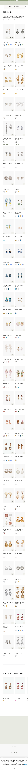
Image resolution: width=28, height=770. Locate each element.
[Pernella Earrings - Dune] (20, 495)
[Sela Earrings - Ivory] (20, 471)
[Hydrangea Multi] (4, 216)
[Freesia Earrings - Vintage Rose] (8, 398)
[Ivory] (4, 484)
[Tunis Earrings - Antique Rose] (20, 398)
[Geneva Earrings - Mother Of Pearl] (20, 104)
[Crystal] (4, 44)
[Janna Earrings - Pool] (20, 275)
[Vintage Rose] (4, 337)
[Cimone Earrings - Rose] (8, 422)
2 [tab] (4, 86)
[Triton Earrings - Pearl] (20, 519)
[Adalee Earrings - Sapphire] (20, 299)
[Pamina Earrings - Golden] (20, 446)
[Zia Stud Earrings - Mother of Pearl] (8, 104)
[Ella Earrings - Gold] (8, 79)
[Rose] (4, 436)
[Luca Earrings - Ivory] (8, 471)
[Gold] (16, 69)
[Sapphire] (6, 44)
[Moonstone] (16, 362)
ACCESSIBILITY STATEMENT (14, 0)
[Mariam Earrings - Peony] (8, 373)
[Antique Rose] (16, 411)
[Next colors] (13, 45)
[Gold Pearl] (4, 631)
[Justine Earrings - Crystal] (8, 31)
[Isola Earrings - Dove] (8, 495)
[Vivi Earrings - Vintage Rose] (8, 324)
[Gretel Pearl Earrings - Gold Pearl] (8, 616)
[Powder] (18, 337)
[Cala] (4, 533)
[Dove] (4, 508)
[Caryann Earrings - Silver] (8, 178)
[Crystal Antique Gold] (16, 44)
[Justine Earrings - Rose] (20, 616)
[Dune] (16, 508)
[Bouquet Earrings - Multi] (20, 373)
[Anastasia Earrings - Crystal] (20, 642)
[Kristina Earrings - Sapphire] (20, 226)
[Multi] (16, 387)
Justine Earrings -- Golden (8, 696)
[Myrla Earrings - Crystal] (20, 31)
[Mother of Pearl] (4, 117)
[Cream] (6, 362)
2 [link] (15, 661)
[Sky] (11, 44)
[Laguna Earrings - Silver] (8, 568)
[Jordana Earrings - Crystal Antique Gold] (20, 592)
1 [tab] (3, 86)
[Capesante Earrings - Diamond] (8, 543)
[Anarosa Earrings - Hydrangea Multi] (8, 202)
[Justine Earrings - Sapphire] (8, 251)
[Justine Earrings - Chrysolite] (20, 202)
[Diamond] (4, 557)
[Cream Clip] (4, 362)
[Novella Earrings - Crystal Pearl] (8, 153)
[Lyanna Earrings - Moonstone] (20, 348)
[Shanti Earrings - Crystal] (8, 642)
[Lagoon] (20, 44)
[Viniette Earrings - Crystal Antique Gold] (8, 55)
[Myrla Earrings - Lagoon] (8, 275)
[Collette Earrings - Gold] (20, 55)
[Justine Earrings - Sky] (20, 251)
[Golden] (8, 44)
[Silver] (4, 191)
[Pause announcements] (26, 2)
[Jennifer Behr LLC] (14, 6)
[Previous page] (3, 661)
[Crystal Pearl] (4, 167)
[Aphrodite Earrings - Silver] (8, 592)
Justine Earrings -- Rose (19, 696)
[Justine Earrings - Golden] (8, 446)
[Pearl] (16, 533)
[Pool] (16, 289)
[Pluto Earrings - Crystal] (20, 153)
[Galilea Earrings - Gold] (20, 79)
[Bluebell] (6, 337)
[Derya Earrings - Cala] (8, 519)
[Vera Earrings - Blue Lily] (8, 226)
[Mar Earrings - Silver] (20, 568)
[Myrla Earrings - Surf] (8, 299)
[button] (26, 6)
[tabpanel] (8, 31)
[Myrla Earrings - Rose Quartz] (20, 422)
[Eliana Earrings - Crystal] (8, 128)
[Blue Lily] (4, 240)
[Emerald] (18, 411)
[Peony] (16, 337)
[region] (14, 3)
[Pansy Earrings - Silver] (20, 178)
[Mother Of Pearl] (16, 117)
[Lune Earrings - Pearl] (20, 543)
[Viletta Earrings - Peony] (20, 324)
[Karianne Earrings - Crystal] (20, 128)
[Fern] (22, 44)
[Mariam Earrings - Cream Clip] (8, 348)
